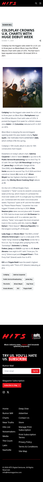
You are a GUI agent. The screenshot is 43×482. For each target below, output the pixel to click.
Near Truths (8, 422)
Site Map (23, 451)
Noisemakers (9, 431)
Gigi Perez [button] (30, 284)
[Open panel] (40, 3)
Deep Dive (24, 408)
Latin (5, 445)
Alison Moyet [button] (18, 284)
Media (5, 436)
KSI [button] (18, 288)
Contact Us (24, 417)
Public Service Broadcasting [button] (12, 279)
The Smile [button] (6, 284)
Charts (6, 417)
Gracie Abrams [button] (8, 288)
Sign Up (35, 371)
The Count (7, 440)
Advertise (23, 413)
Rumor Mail (8, 365)
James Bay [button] (29, 279)
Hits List (6, 427)
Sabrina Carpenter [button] (19, 275)
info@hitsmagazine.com (12, 472)
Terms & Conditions (28, 446)
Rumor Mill (8, 413)
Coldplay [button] (6, 275)
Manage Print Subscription (25, 428)
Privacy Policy (25, 442)
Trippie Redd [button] (27, 288)
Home (5, 408)
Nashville (7, 450)
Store (21, 422)
